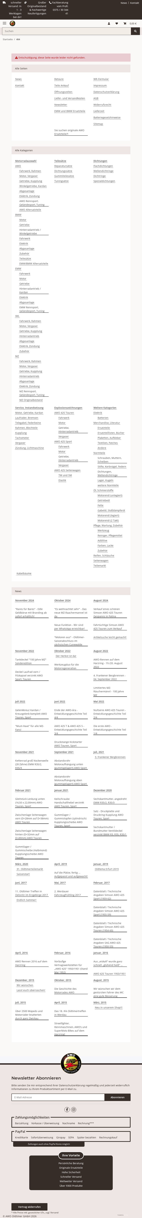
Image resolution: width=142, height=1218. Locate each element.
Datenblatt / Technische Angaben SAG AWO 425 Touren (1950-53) (107, 942)
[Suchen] (135, 31)
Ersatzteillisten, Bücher (111, 432)
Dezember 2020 (103, 790)
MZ (17, 356)
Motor (22, 219)
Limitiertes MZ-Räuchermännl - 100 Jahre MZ (109, 691)
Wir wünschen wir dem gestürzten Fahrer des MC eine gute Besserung (109, 992)
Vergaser (20, 442)
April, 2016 (21, 952)
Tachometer (22, 437)
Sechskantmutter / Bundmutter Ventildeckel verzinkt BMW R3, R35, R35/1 (110, 830)
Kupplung (21, 432)
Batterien (103, 417)
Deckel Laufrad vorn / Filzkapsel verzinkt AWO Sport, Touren (29, 675)
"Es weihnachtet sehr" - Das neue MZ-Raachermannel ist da (70, 612)
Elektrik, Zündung (29, 196)
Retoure (59, 79)
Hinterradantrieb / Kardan (30, 290)
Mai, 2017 (60, 882)
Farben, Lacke (105, 545)
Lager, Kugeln (105, 480)
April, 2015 (60, 1002)
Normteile (99, 453)
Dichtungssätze (63, 171)
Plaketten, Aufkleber (109, 437)
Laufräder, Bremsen (26, 417)
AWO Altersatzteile (30, 209)
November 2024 (24, 600)
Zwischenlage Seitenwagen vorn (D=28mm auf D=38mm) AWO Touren (31, 818)
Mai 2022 (99, 701)
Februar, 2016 (62, 952)
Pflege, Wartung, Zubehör (108, 525)
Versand (54, 1212)
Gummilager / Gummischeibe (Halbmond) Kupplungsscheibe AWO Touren (31, 852)
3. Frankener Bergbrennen (110, 757)
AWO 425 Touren (64, 412)
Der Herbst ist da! (66, 656)
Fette (100, 505)
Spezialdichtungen (104, 181)
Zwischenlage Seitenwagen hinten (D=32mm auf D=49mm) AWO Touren (31, 834)
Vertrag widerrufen (29, 1206)
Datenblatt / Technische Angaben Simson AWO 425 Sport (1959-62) (109, 895)
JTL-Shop (126, 1215)
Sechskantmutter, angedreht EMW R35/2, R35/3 (110, 800)
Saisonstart (23, 874)
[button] (109, 23)
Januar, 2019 (101, 864)
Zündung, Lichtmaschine (29, 448)
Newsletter (60, 104)
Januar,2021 (61, 790)
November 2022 (24, 651)
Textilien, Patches (108, 442)
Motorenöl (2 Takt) (108, 520)
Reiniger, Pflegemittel (110, 535)
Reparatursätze (63, 166)
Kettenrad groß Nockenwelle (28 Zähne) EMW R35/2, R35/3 (31, 764)
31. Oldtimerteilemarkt (30, 869)
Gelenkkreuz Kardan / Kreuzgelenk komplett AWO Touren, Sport (31, 713)
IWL (17, 316)
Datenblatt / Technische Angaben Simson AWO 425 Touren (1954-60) (109, 927)
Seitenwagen (101, 560)
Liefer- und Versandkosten (69, 98)
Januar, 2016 (101, 952)
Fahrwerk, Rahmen (30, 171)
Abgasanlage (26, 191)
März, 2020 (21, 864)
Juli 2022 (20, 701)
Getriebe (24, 224)
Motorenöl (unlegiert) (110, 495)
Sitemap (98, 123)
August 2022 (101, 651)
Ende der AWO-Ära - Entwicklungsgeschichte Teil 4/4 (70, 713)
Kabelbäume (24, 573)
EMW (18, 268)
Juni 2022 (59, 701)
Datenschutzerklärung (106, 91)
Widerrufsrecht (102, 104)
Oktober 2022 (62, 651)
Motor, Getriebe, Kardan (29, 412)
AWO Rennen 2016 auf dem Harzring (31, 963)
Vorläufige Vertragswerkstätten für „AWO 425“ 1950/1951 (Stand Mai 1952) (71, 967)
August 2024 (101, 600)
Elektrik (23, 243)
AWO (18, 166)
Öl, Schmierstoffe (103, 490)
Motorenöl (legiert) (108, 515)
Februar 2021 (23, 790)
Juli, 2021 (99, 752)
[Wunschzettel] (117, 23)
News (124, 3)
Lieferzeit (99, 111)
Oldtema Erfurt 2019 (107, 869)
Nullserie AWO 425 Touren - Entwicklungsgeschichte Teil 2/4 (110, 713)
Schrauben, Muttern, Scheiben (110, 459)
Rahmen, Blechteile (26, 427)
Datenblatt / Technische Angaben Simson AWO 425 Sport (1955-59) (109, 911)
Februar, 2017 (102, 882)
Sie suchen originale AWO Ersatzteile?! (69, 132)
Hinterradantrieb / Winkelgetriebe (30, 231)
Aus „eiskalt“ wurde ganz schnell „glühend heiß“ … (108, 963)
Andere (102, 448)
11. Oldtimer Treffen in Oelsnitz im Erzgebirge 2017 (31, 893)
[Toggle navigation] (4, 22)
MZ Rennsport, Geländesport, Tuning (32, 393)
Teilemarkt (100, 565)
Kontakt (134, 3)
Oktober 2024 (62, 600)
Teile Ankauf (61, 85)
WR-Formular (101, 79)
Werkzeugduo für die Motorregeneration (66, 666)
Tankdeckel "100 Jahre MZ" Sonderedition (30, 661)
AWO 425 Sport (63, 441)
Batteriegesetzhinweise (107, 117)
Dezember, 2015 (24, 980)
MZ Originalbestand (31, 400)
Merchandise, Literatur (107, 422)
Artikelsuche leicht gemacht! (110, 637)
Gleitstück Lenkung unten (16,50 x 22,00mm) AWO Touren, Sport (30, 802)
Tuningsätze (61, 181)
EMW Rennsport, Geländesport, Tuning (32, 309)
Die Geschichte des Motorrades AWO (65, 990)
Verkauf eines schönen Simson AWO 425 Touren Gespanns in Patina (108, 612)
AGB (96, 98)
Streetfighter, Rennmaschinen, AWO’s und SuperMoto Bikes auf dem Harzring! (70, 1029)
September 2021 (64, 752)
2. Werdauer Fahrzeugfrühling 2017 (67, 893)
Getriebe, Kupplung (30, 181)
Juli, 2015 (20, 1002)
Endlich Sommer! (26, 900)
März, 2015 (100, 1002)
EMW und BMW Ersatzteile (69, 111)
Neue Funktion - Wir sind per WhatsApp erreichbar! (69, 626)
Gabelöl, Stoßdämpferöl (111, 510)
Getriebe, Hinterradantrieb (68, 429)
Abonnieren (118, 1097)
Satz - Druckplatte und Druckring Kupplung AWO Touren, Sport (108, 815)
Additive (102, 540)
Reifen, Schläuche (104, 555)
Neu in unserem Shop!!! (108, 1007)
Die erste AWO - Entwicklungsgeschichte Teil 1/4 (110, 729)
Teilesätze (25, 258)
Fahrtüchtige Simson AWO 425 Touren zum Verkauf (109, 626)
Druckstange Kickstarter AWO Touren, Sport (68, 743)
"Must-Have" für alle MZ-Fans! (29, 727)
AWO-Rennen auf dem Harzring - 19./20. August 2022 (108, 663)
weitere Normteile (108, 485)
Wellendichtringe (103, 171)
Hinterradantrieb (29, 336)
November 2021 (24, 752)
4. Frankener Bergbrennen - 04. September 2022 (110, 677)
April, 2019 (60, 864)
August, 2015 (101, 980)
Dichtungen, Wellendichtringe (108, 473)
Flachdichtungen (103, 166)
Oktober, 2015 (62, 980)
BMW (18, 214)
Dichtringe (100, 176)
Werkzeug (103, 530)
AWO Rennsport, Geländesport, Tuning (32, 202)
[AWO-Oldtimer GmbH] (12, 23)
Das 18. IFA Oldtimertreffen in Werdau (70, 1012)
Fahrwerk (24, 238)
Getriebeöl (104, 500)
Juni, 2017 (21, 882)
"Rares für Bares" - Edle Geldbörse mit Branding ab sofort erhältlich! (31, 612)
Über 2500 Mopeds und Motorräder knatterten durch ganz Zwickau (29, 1014)
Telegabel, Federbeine (28, 422)
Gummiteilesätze (64, 176)
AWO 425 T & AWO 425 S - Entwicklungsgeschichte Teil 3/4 (70, 729)
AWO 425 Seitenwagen (67, 470)
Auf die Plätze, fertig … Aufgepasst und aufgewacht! (71, 874)
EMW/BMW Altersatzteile (33, 263)
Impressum (100, 85)
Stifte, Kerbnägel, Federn (112, 466)
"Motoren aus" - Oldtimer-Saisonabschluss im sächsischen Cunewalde (69, 641)
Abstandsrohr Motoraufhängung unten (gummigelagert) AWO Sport (70, 764)
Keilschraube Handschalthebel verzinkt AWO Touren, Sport (69, 802)
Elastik (62, 480)
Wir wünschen (25, 985)
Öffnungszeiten (63, 91)
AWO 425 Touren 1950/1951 (110, 973)
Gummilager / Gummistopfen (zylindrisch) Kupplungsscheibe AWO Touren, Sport (70, 820)
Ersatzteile (104, 427)
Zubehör (24, 253)
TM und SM (65, 475)
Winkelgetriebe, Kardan (33, 186)
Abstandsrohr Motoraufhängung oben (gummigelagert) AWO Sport (70, 780)
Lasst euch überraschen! (31, 990)
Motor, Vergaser (28, 176)
